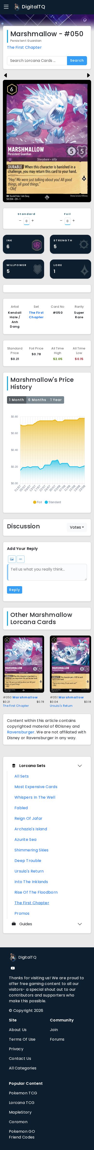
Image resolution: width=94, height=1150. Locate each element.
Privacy (16, 1049)
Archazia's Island (30, 829)
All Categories (22, 1068)
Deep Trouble (27, 860)
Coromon (18, 1122)
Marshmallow (20, 697)
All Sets (21, 776)
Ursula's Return (61, 706)
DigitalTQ (33, 6)
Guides (25, 924)
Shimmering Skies (31, 850)
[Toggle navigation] (6, 7)
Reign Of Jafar (28, 818)
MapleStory (20, 1112)
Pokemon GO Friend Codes (22, 1134)
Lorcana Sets (32, 765)
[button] (37, 502)
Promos (22, 913)
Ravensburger (21, 732)
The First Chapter (24, 47)
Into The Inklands (31, 882)
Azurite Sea (25, 839)
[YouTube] (13, 968)
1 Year (56, 399)
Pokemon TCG (23, 1093)
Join (54, 1029)
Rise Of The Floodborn (36, 892)
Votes (75, 527)
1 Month (16, 399)
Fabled (21, 808)
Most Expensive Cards (35, 787)
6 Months (37, 399)
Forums (57, 1039)
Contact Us (20, 1058)
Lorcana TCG (21, 1102)
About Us (18, 1029)
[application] (47, 457)
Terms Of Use (22, 1039)
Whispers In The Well (34, 797)
